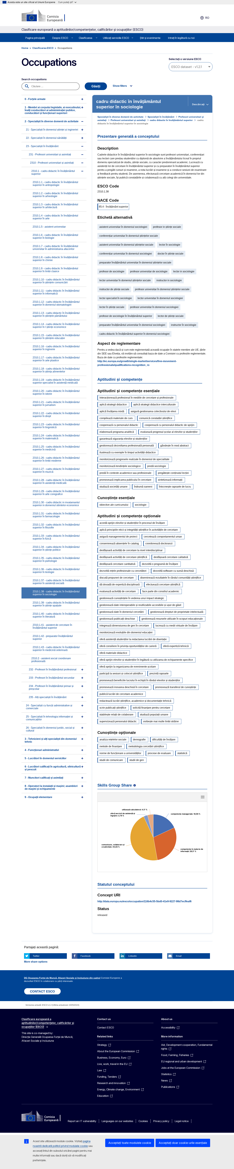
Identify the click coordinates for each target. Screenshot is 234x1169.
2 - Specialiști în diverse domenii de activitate (51, 121)
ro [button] (207, 17)
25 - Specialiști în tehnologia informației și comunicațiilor (49, 718)
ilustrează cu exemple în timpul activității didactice (127, 452)
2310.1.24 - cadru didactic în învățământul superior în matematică (56, 437)
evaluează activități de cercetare (117, 591)
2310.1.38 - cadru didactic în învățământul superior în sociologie (56, 593)
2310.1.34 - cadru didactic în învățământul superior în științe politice (56, 548)
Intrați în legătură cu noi (181, 37)
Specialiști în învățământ (161, 117)
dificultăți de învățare (163, 739)
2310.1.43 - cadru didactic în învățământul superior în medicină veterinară (56, 648)
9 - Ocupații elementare (38, 797)
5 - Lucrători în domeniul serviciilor (45, 758)
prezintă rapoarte (159, 673)
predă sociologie (156, 466)
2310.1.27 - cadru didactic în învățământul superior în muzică (56, 470)
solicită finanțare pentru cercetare (151, 707)
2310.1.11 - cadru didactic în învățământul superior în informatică (56, 292)
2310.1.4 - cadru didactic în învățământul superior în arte (55, 217)
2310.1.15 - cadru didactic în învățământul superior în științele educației (56, 336)
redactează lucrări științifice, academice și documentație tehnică (135, 700)
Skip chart (152, 798)
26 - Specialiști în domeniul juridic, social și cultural (50, 729)
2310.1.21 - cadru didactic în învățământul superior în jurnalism (56, 403)
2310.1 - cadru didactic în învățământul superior (53, 172)
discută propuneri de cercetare (116, 577)
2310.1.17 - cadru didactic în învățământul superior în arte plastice (56, 359)
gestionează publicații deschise (117, 618)
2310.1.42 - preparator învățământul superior (53, 637)
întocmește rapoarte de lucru (175, 486)
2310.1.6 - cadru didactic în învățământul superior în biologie (55, 236)
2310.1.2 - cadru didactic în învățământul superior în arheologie (55, 195)
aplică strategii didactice (113, 404)
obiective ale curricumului (113, 504)
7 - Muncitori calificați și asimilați (44, 777)
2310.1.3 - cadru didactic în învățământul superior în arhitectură (55, 206)
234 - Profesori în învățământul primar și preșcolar (51, 687)
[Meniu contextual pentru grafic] (202, 797)
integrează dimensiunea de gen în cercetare (124, 625)
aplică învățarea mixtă (111, 411)
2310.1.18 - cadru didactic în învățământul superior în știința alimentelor (56, 370)
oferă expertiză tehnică (176, 646)
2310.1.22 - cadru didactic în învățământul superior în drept (56, 414)
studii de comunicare (111, 760)
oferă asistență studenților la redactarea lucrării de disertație (133, 639)
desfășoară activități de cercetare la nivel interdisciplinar (131, 550)
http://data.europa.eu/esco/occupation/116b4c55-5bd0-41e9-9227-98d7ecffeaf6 (144, 901)
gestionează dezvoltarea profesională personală (126, 445)
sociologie (140, 504)
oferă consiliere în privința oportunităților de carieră (127, 646)
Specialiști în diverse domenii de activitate (120, 117)
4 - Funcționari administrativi (42, 750)
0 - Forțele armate (35, 99)
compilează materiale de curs (116, 418)
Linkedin (132, 956)
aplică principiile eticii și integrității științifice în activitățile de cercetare (138, 529)
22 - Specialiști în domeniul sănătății (46, 138)
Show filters (120, 86)
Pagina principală (35, 37)
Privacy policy (161, 1121)
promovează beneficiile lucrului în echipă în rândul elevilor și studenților (139, 680)
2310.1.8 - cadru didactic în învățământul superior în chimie (55, 258)
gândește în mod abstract (174, 445)
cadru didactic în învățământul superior (171, 120)
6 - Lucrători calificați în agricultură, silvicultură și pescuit (53, 768)
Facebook (86, 956)
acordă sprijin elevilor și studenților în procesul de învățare (132, 523)
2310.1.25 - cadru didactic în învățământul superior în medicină (56, 448)
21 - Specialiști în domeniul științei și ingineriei (52, 129)
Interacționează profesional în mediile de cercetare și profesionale (136, 397)
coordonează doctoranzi (159, 543)
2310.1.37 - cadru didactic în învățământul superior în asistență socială (56, 582)
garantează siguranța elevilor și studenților (123, 438)
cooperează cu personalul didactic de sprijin (169, 425)
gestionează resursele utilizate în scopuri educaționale (172, 618)
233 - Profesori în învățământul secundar (51, 677)
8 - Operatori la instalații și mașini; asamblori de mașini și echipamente (51, 787)
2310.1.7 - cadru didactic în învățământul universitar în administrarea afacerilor (55, 247)
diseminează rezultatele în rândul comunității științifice (170, 577)
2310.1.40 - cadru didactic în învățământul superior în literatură (56, 615)
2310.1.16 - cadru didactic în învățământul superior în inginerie (56, 348)
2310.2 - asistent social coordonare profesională (51, 660)
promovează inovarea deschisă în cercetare (124, 687)
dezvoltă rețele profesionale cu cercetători (122, 570)
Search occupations (34, 79)
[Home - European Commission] (47, 16)
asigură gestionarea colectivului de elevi (153, 411)
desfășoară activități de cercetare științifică (123, 557)
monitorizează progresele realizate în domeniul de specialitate (134, 459)
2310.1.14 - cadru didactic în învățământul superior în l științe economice (56, 325)
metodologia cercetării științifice (146, 746)
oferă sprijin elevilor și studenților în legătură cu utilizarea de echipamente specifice (146, 659)
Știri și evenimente (150, 37)
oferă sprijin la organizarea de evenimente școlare (127, 666)
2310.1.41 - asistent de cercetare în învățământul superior (52, 626)
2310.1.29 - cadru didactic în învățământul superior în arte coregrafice (56, 492)
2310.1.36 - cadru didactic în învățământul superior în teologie (56, 570)
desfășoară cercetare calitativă (171, 557)
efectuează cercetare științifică (163, 584)
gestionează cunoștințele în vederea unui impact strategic (131, 598)
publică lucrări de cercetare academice (121, 694)
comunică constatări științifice (155, 418)
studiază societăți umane (113, 486)
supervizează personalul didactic (118, 721)
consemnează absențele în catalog (119, 543)
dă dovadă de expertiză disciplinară (119, 584)
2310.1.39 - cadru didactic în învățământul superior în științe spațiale (56, 604)
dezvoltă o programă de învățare (160, 564)
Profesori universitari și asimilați (128, 120)
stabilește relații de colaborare (116, 714)
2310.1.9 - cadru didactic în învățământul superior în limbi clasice (55, 270)
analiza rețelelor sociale (112, 739)
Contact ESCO (105, 1027)
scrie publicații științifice (112, 707)
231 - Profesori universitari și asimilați (50, 154)
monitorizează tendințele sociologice (120, 466)
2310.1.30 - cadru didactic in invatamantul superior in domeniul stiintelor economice (56, 504)
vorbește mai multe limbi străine (161, 721)
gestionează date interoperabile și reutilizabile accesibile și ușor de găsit (140, 605)
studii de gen (136, 760)
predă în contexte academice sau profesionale (125, 473)
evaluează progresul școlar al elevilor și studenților (169, 432)
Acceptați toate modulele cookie (129, 1142)
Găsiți (95, 86)
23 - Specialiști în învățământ (42, 146)
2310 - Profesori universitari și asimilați (52, 162)
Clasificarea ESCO (42, 48)
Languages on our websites (117, 1121)
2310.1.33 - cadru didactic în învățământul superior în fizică (56, 537)
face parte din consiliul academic (160, 591)
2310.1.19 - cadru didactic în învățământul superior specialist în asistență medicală (56, 381)
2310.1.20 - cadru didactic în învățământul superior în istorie (56, 392)
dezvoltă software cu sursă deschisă (173, 570)
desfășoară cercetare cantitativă (117, 564)
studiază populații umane (154, 714)
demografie (139, 739)
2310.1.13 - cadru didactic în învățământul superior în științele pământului (56, 314)
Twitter (36, 956)
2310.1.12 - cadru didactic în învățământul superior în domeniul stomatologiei (56, 303)
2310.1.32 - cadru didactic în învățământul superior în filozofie (56, 526)
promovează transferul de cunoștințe (175, 687)
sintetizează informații (170, 479)
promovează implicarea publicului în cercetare (125, 479)
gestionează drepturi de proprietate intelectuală (176, 612)
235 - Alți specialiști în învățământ (47, 697)
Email (178, 956)
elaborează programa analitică (116, 432)
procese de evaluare (159, 753)
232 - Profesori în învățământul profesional (52, 669)
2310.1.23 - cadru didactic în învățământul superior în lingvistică (56, 426)
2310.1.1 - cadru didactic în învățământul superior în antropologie (55, 183)
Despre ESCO (60, 37)
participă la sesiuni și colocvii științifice (121, 673)
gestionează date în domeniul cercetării (121, 612)
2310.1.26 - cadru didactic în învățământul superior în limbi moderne (56, 459)
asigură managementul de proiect (118, 536)
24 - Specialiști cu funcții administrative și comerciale (49, 707)
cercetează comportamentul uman (163, 536)
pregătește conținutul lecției (173, 473)
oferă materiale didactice (113, 653)
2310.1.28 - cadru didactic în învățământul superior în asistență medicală (56, 481)
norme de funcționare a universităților (120, 753)
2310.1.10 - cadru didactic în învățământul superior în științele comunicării (56, 281)
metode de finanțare (110, 746)
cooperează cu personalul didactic (118, 425)
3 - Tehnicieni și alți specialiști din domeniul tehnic (51, 740)
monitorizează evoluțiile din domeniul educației (125, 632)
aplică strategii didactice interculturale (154, 404)
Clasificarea (85, 37)
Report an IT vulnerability (82, 1121)
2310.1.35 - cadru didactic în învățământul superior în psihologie (56, 559)
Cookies (143, 1121)
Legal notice (182, 1121)
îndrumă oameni (143, 486)
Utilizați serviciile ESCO (116, 37)
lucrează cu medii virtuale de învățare (177, 625)
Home (24, 48)
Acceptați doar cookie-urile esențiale (183, 1142)
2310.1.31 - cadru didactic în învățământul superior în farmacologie (56, 515)
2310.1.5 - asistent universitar (49, 226)
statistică (182, 753)
